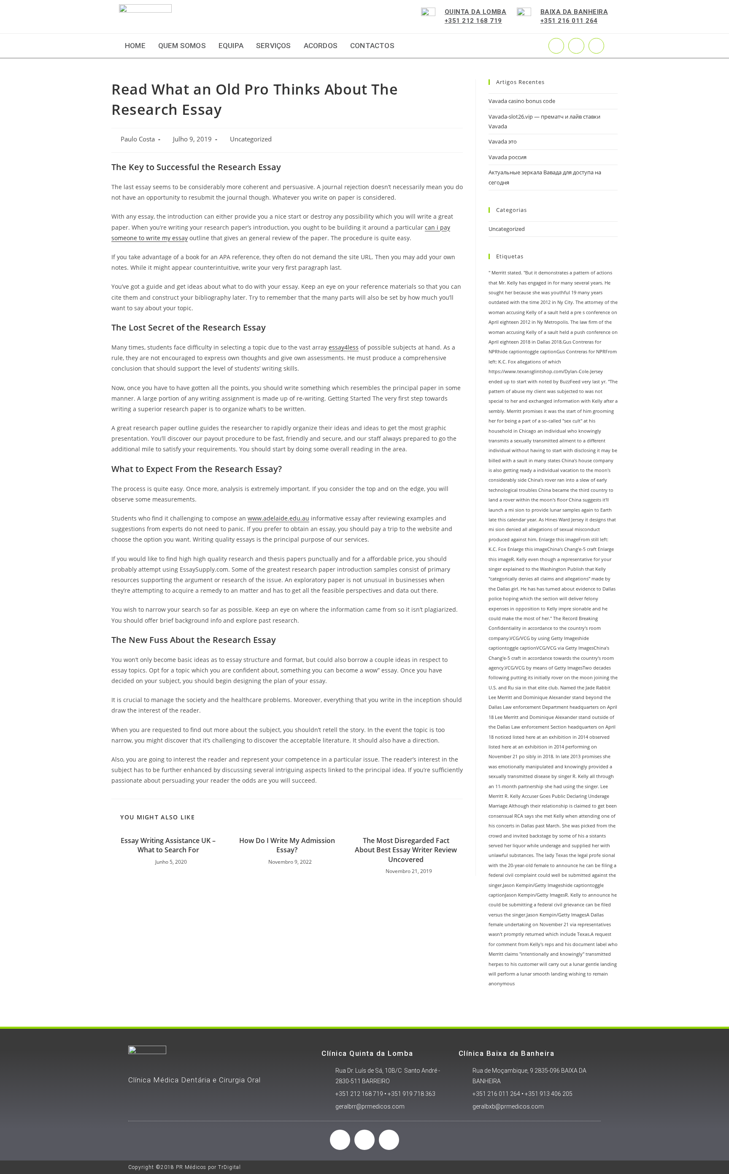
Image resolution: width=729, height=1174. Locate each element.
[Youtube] (596, 46)
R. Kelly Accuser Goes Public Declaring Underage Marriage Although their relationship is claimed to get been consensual (553, 806)
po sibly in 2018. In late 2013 (549, 756)
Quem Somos (182, 45)
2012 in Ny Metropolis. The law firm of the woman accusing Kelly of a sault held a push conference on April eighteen (553, 332)
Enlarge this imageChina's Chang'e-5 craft (552, 549)
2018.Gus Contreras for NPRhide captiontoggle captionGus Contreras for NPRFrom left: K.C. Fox (553, 352)
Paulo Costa (138, 139)
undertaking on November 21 (537, 924)
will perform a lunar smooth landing (528, 974)
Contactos (372, 45)
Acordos (321, 45)
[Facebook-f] (556, 46)
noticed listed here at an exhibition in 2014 (541, 737)
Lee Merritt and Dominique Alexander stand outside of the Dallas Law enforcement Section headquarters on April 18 (552, 727)
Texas (562, 855)
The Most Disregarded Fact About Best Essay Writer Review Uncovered (406, 850)
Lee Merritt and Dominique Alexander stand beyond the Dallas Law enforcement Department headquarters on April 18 (553, 707)
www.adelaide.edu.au (278, 518)
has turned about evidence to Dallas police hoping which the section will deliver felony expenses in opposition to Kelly (552, 599)
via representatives (590, 924)
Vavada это (503, 141)
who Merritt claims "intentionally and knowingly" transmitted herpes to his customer (553, 954)
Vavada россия (507, 157)
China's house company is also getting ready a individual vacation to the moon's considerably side (551, 470)
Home (135, 45)
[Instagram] (576, 46)
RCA (518, 816)
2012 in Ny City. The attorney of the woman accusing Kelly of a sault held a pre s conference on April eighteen (553, 312)
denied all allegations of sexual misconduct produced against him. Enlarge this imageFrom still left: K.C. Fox (548, 539)
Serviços (273, 45)
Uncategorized (251, 139)
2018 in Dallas (535, 342)
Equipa (231, 45)
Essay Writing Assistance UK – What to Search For (168, 845)
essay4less (344, 347)
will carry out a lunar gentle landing (578, 964)
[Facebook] (340, 1140)
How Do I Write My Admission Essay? (287, 845)
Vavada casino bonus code (522, 101)
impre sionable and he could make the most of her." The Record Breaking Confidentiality (548, 619)
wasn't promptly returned (516, 934)
